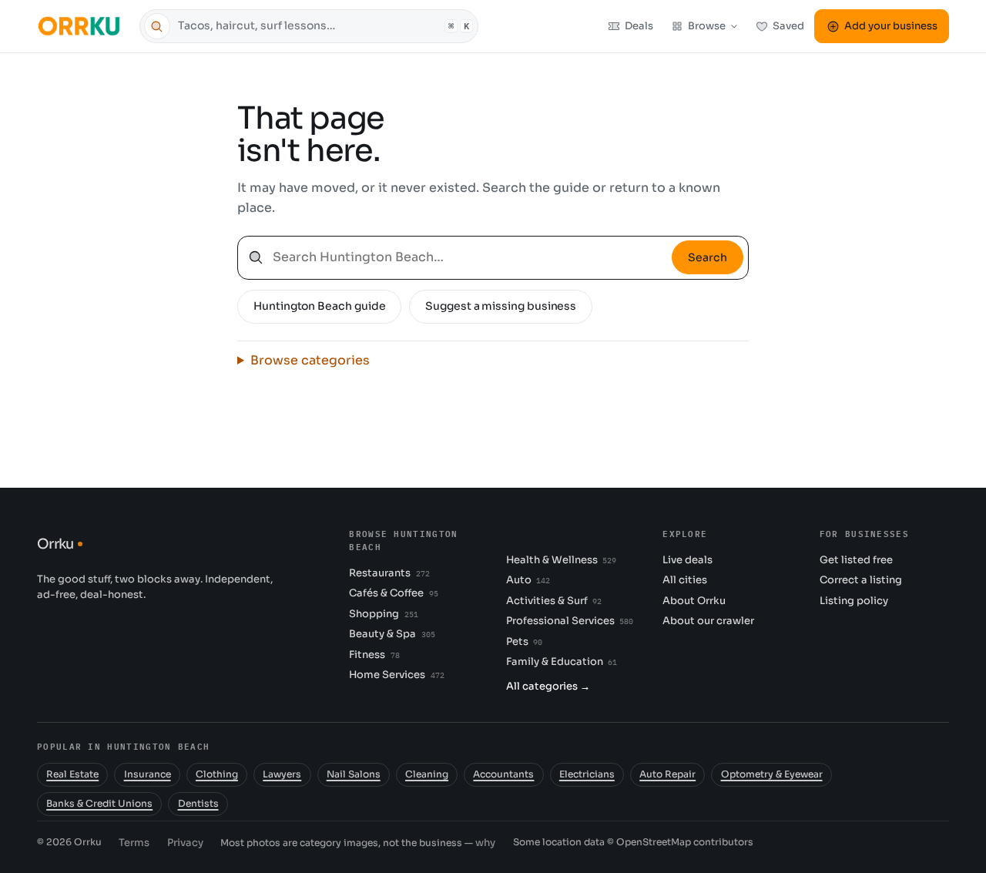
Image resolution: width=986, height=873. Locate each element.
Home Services (396, 674)
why (485, 842)
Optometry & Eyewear (772, 774)
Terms (134, 842)
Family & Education (561, 661)
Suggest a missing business (500, 306)
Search (707, 257)
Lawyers (282, 774)
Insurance (147, 774)
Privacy (185, 842)
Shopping (383, 613)
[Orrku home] (81, 25)
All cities (684, 579)
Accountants (503, 774)
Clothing (217, 774)
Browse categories (310, 360)
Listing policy (854, 600)
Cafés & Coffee (393, 592)
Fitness (374, 654)
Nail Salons (354, 774)
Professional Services (569, 620)
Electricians (587, 774)
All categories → (548, 686)
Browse (707, 25)
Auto (528, 579)
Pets (524, 641)
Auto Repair (667, 774)
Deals (639, 25)
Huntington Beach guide (319, 306)
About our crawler (708, 620)
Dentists (198, 803)
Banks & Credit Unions (99, 803)
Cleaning (426, 774)
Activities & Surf (554, 600)
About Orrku (694, 600)
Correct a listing (861, 579)
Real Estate (72, 774)
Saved (788, 25)
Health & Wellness (561, 559)
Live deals (687, 559)
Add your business (890, 25)
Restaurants (389, 572)
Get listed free (856, 559)
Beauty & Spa (391, 633)
